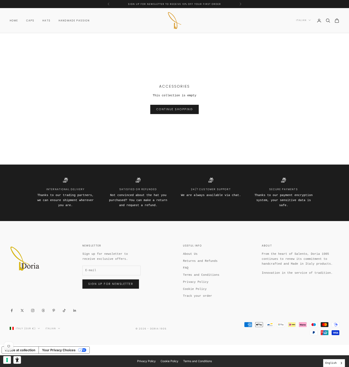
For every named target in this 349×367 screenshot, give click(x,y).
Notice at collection (20, 350)
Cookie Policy (195, 289)
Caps (30, 20)
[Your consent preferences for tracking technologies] (7, 360)
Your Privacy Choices (59, 350)
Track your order (197, 296)
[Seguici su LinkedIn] (75, 310)
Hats (46, 20)
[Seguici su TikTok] (64, 310)
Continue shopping (174, 109)
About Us (190, 254)
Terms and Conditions (201, 275)
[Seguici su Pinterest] (54, 310)
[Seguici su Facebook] (12, 310)
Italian (301, 20)
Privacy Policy (195, 282)
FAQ (185, 268)
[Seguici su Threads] (43, 310)
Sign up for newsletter (110, 284)
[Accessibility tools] (17, 360)
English (331, 363)
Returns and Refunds (200, 261)
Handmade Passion (74, 20)
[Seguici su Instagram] (33, 310)
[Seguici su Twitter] (22, 310)
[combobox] (334, 363)
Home (14, 20)
